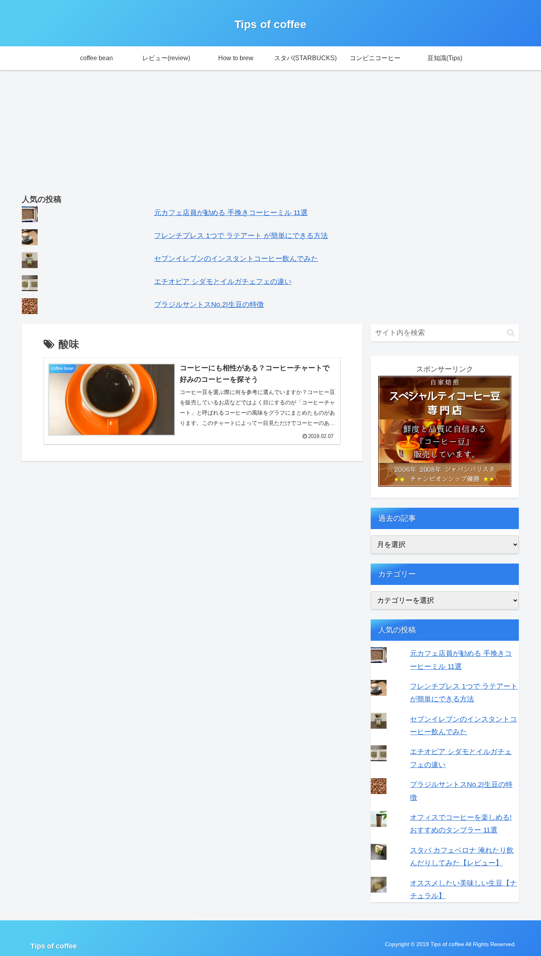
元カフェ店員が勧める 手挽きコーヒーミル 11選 (231, 213)
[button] (511, 332)
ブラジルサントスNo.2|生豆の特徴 (209, 305)
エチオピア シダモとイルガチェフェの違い (222, 282)
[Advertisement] (270, 132)
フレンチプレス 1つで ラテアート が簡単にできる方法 (241, 236)
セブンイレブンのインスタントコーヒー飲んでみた (236, 259)
